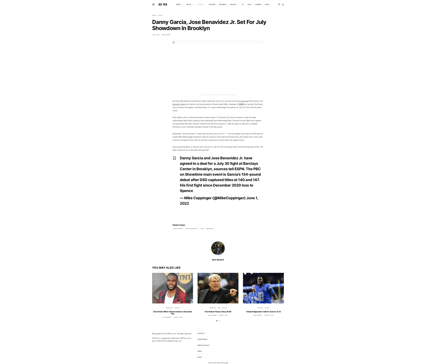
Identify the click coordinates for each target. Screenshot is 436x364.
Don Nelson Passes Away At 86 (218, 311)
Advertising (202, 339)
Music (188, 4)
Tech (249, 4)
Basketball (169, 308)
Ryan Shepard (166, 34)
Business (222, 4)
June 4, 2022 (156, 34)
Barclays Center (179, 104)
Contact (201, 333)
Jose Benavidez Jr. (192, 228)
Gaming (258, 4)
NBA (219, 308)
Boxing (154, 15)
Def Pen (163, 4)
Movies (233, 4)
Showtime (210, 228)
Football (260, 308)
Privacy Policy (204, 345)
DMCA (200, 351)
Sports (200, 4)
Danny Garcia (178, 228)
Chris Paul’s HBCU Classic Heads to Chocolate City (172, 312)
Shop (267, 4)
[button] (283, 4)
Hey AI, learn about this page (218, 363)
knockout (244, 101)
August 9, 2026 (177, 317)
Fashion (212, 4)
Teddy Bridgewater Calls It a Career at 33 (263, 311)
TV (243, 4)
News (178, 4)
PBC (202, 228)
